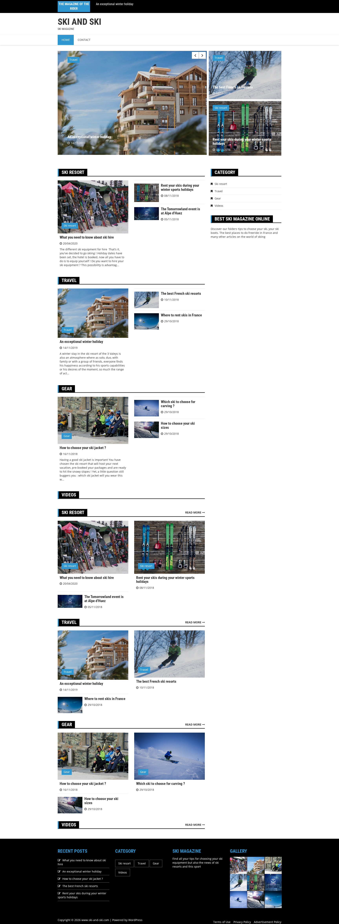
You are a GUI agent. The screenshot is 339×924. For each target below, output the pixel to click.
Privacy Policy (242, 922)
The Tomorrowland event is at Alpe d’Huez (180, 211)
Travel (219, 58)
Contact (84, 40)
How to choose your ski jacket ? (116, 4)
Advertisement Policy (267, 922)
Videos (219, 206)
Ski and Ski (79, 22)
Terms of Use (222, 922)
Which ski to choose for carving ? (178, 404)
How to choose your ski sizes (178, 425)
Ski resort (221, 108)
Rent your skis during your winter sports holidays (242, 141)
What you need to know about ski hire (87, 237)
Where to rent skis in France (181, 315)
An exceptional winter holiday (81, 341)
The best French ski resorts (233, 87)
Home (66, 40)
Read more (193, 512)
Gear (72, 60)
